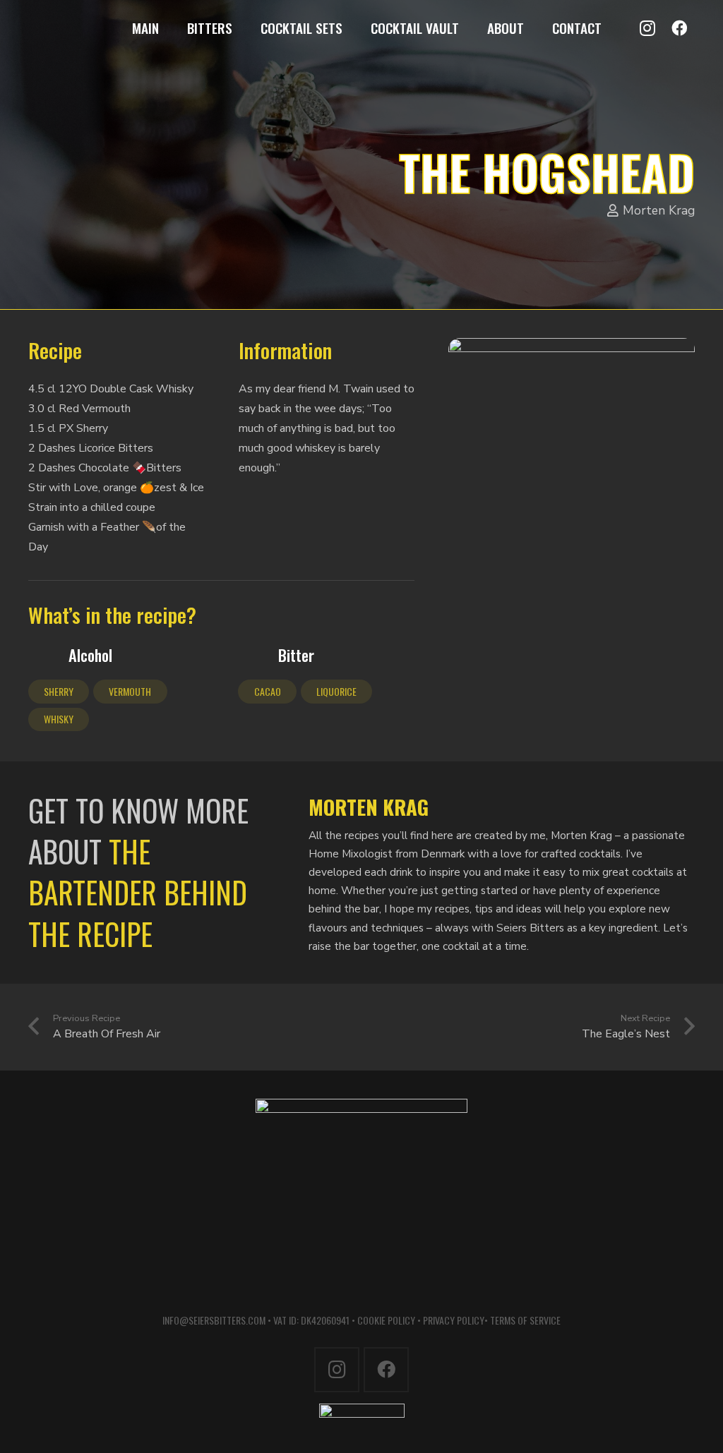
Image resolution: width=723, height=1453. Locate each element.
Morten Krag (659, 210)
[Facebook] (679, 28)
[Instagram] (647, 28)
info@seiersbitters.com (213, 1320)
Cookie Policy (386, 1320)
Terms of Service (525, 1320)
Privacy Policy (453, 1320)
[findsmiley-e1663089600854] (361, 1417)
